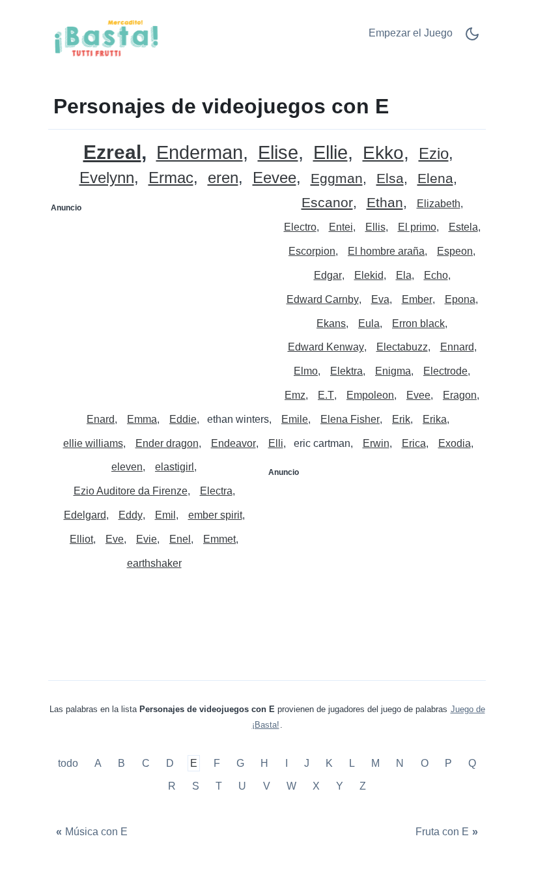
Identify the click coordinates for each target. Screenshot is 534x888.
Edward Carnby (323, 299)
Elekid (369, 275)
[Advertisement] (158, 299)
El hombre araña (386, 251)
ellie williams (93, 443)
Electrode (445, 371)
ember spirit (215, 515)
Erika (435, 419)
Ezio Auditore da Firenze (131, 490)
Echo (436, 275)
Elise (278, 153)
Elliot (81, 539)
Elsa (390, 179)
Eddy (131, 515)
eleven (127, 466)
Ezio (434, 154)
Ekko (383, 153)
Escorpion (311, 251)
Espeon (455, 251)
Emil (165, 515)
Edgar (328, 275)
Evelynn (106, 178)
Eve (114, 539)
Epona (460, 299)
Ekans (331, 323)
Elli (275, 443)
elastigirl (174, 466)
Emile (294, 419)
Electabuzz (402, 346)
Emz (295, 395)
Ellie (330, 153)
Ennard (457, 346)
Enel (180, 539)
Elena (435, 179)
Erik (401, 419)
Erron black (418, 323)
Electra (216, 490)
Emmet (219, 539)
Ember (417, 299)
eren (223, 178)
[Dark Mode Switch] (472, 38)
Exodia (454, 443)
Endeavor (233, 443)
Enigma (393, 371)
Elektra (346, 371)
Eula (369, 323)
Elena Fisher (350, 419)
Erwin (376, 443)
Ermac (170, 178)
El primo (417, 227)
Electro (300, 227)
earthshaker (154, 563)
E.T (326, 395)
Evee (418, 395)
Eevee (274, 178)
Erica (414, 443)
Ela (404, 275)
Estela (463, 227)
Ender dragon (167, 443)
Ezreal (112, 152)
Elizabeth (438, 203)
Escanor (327, 203)
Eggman (337, 179)
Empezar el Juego (411, 32)
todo (69, 763)
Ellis (375, 227)
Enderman (199, 153)
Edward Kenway (326, 346)
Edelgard (85, 515)
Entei (341, 227)
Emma (142, 419)
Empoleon (370, 395)
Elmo (306, 371)
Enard (101, 419)
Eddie (183, 419)
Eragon (460, 395)
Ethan (385, 203)
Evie (146, 539)
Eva (380, 299)
